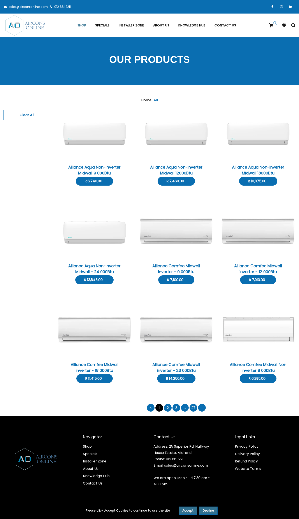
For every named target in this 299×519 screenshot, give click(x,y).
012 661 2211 (62, 7)
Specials (102, 25)
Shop (81, 25)
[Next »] (202, 408)
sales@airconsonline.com (28, 7)
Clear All (27, 114)
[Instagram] (281, 6)
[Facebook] (272, 6)
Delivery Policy (247, 453)
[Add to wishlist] (94, 139)
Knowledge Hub (191, 25)
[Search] (292, 25)
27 (193, 407)
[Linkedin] (290, 6)
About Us (161, 25)
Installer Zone (131, 25)
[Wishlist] (284, 25)
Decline (208, 510)
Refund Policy (246, 461)
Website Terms (248, 468)
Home (146, 100)
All (156, 100)
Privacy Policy (247, 446)
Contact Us (225, 25)
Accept (187, 510)
